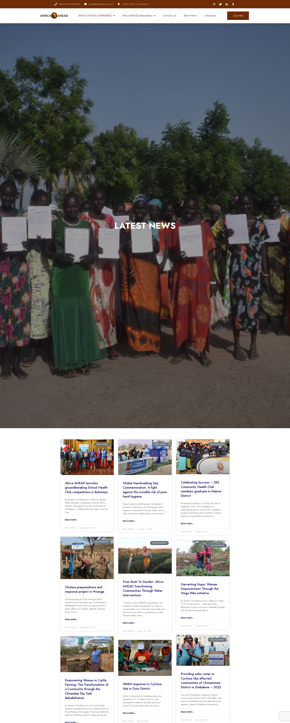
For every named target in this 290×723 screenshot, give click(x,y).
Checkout (210, 15)
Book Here (190, 15)
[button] (214, 4)
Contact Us (169, 15)
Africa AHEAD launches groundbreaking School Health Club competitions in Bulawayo (86, 487)
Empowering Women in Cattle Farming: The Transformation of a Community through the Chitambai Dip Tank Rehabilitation (86, 689)
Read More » (71, 519)
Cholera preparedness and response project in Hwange (84, 589)
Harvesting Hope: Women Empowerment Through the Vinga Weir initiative (200, 589)
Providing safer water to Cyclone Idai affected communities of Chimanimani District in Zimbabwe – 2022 (201, 680)
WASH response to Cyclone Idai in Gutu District (142, 686)
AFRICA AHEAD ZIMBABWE (95, 15)
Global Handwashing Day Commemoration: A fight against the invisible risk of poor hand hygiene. (145, 490)
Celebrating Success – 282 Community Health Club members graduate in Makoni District (201, 489)
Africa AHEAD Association (137, 15)
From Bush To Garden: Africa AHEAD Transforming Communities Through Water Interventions (143, 588)
